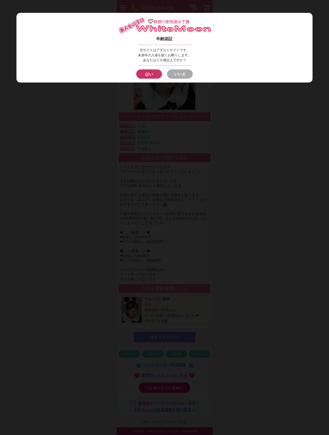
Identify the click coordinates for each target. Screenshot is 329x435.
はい (149, 74)
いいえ (180, 74)
